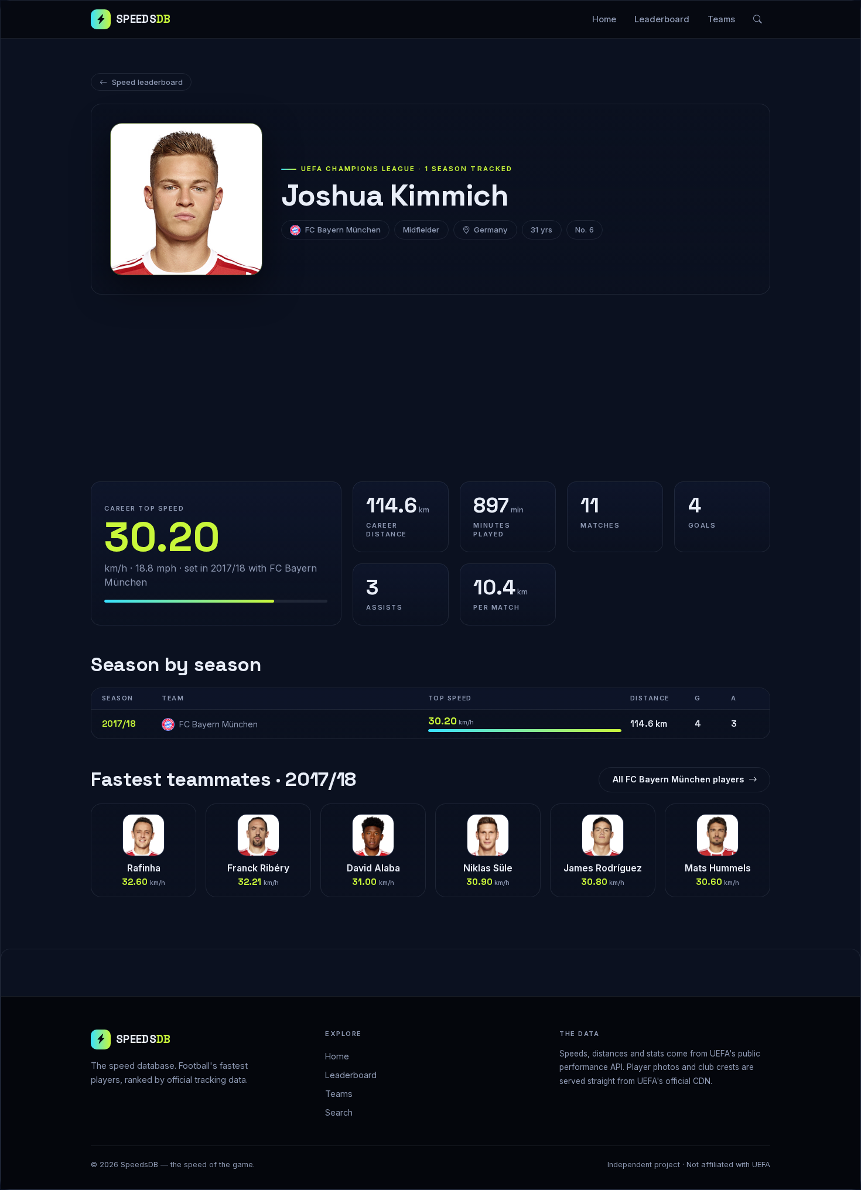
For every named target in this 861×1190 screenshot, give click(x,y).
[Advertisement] (430, 388)
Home (604, 19)
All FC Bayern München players (678, 779)
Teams (721, 19)
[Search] (758, 19)
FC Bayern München (343, 229)
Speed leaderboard (147, 82)
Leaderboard (661, 19)
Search (339, 1112)
